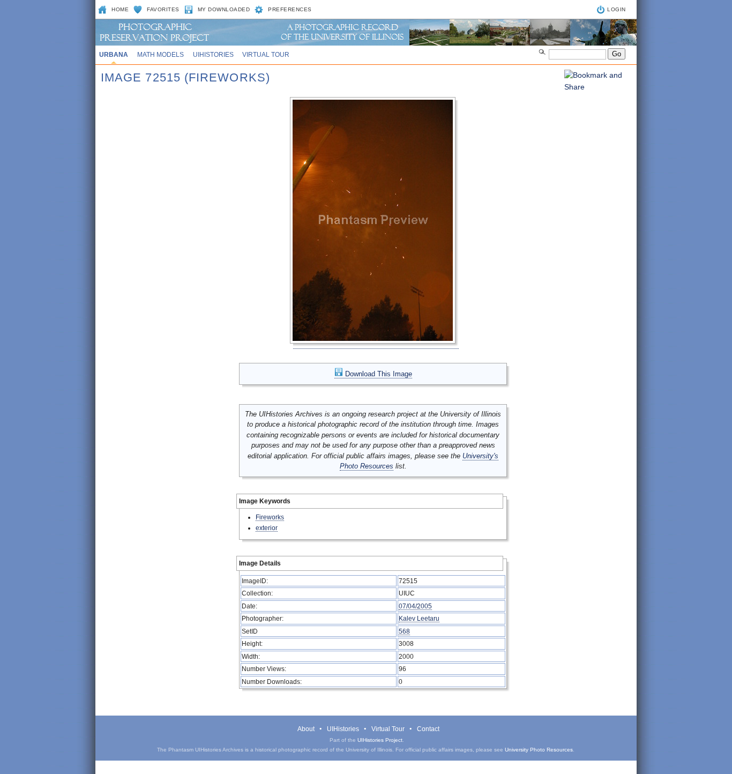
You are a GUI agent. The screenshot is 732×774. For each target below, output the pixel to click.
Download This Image (377, 374)
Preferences (290, 9)
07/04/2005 (415, 605)
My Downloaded (224, 9)
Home (120, 9)
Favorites (163, 9)
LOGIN (616, 9)
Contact (428, 729)
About (306, 729)
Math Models (160, 54)
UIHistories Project (379, 740)
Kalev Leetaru (419, 618)
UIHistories (213, 54)
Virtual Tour (265, 54)
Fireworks (270, 516)
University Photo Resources (539, 750)
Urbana (113, 54)
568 (404, 631)
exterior (267, 527)
